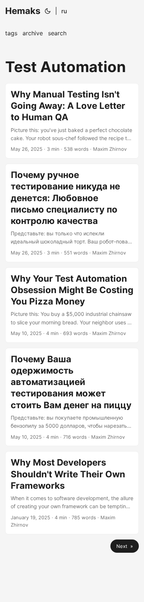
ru (64, 11)
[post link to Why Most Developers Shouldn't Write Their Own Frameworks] (72, 493)
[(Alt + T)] (47, 11)
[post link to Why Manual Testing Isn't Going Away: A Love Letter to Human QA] (72, 120)
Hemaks (22, 11)
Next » (124, 546)
